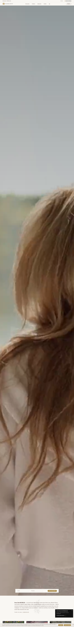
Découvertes (27, 3)
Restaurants (39, 3)
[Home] (8, 4)
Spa (49, 3)
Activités (45, 3)
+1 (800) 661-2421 (25, 612)
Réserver (68, 3)
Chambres (33, 3)
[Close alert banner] (72, 610)
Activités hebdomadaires (60, 615)
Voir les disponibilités (52, 590)
